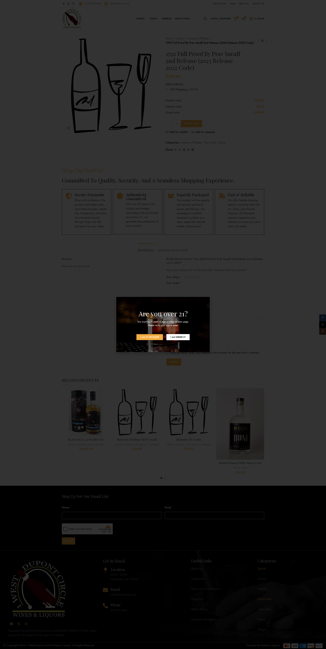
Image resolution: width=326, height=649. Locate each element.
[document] (163, 324)
